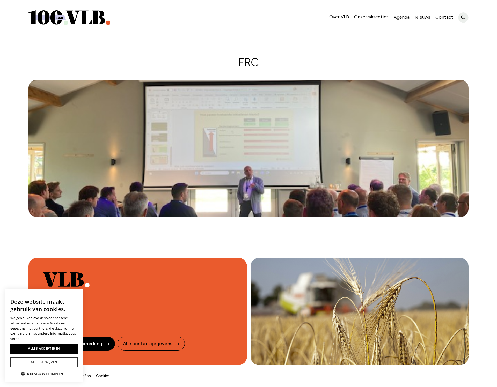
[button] (44, 373)
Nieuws (422, 17)
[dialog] (44, 335)
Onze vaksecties (371, 17)
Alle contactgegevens (147, 343)
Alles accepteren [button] (44, 348)
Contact (444, 17)
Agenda (402, 17)
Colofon (84, 376)
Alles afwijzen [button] (44, 362)
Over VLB (339, 17)
